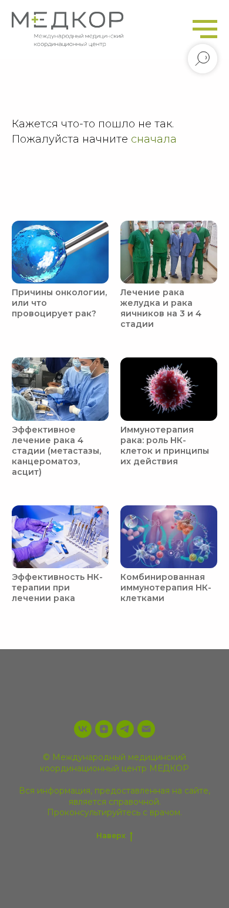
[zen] (104, 729)
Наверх (111, 835)
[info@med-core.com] (146, 729)
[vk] (83, 729)
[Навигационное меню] (205, 29)
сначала (154, 139)
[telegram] (125, 729)
